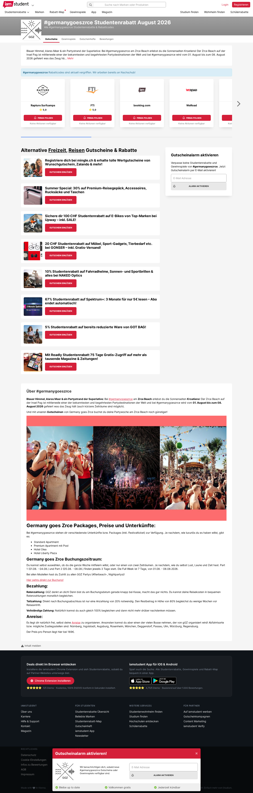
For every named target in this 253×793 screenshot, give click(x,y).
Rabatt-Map (57, 12)
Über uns (26, 711)
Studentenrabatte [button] (16, 12)
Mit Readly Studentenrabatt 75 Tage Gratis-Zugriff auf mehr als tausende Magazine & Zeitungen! (96, 357)
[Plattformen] (32, 5)
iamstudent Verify (194, 726)
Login (225, 4)
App (93, 12)
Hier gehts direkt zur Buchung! (45, 579)
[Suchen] (90, 4)
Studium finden (189, 12)
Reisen (77, 150)
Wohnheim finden (214, 12)
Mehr (70, 58)
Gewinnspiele (78, 12)
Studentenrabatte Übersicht (92, 711)
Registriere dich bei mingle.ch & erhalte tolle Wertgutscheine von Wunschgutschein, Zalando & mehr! (97, 162)
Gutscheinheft (83, 726)
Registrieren (241, 4)
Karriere (25, 716)
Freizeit (57, 150)
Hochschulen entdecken (144, 721)
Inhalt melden (32, 645)
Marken (39, 12)
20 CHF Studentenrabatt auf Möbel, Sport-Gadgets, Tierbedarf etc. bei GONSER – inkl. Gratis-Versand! (98, 246)
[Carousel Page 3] (197, 137)
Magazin (107, 12)
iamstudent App (84, 730)
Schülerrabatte (239, 12)
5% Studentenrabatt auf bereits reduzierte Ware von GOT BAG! (95, 327)
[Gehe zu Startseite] (16, 4)
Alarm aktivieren (199, 186)
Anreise (76, 622)
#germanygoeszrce (121, 398)
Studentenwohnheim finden (145, 711)
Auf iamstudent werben (198, 711)
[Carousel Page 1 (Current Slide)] (56, 137)
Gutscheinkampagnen (197, 716)
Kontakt (25, 726)
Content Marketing (195, 721)
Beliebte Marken (85, 716)
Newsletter (81, 735)
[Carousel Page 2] (126, 137)
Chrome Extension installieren (53, 680)
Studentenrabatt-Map (88, 721)
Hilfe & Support (30, 721)
